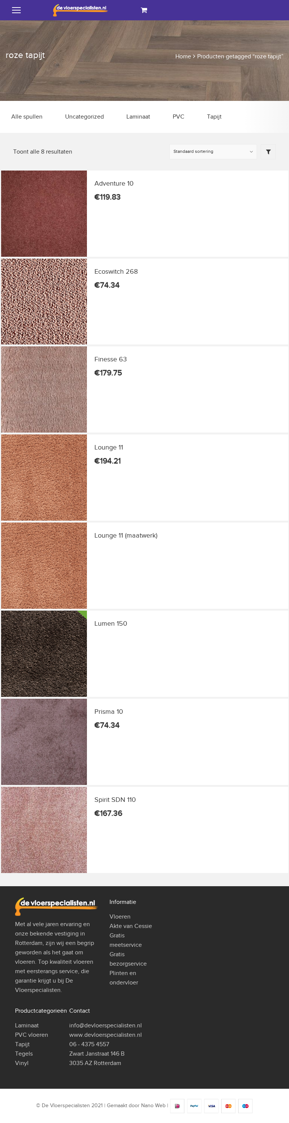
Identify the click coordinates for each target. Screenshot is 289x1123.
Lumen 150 (110, 623)
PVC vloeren (31, 1035)
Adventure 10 (114, 183)
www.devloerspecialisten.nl (105, 1035)
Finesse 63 (110, 359)
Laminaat (138, 116)
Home (183, 56)
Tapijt (214, 116)
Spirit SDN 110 (115, 799)
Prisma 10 (108, 711)
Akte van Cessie (131, 926)
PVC (178, 116)
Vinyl (22, 1063)
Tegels (24, 1053)
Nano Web (153, 1106)
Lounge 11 (108, 447)
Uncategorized (84, 116)
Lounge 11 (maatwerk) (125, 535)
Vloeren (120, 916)
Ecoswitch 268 (116, 271)
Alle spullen (27, 116)
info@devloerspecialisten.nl (105, 1025)
